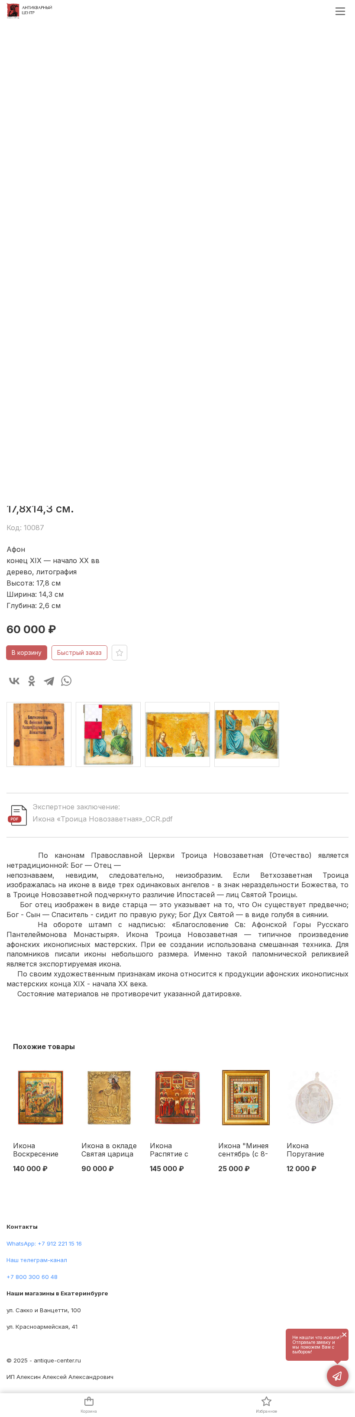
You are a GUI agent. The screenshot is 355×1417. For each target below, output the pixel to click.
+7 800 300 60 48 (32, 1276)
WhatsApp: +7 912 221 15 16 (44, 1243)
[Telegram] (49, 681)
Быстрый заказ (79, 652)
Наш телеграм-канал (36, 1259)
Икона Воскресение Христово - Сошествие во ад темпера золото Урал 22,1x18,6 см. (38, 1150)
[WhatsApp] (66, 681)
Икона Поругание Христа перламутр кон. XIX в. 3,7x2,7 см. (314, 1150)
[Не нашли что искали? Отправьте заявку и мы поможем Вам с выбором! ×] (338, 1376)
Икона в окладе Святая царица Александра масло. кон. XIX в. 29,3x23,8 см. (109, 1150)
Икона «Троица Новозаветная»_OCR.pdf (102, 819)
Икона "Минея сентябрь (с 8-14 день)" (243, 1150)
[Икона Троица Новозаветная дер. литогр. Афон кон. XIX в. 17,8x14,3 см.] (39, 734)
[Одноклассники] (31, 681)
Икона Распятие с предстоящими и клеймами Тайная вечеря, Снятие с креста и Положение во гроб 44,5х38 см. (176, 1150)
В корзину (27, 652)
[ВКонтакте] (14, 681)
